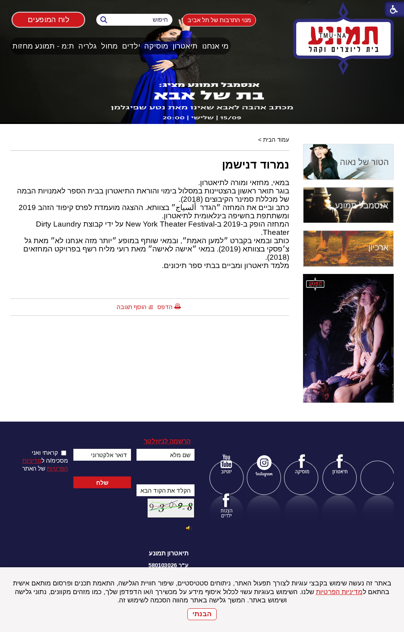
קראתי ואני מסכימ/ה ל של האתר (45, 460)
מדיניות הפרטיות (339, 592)
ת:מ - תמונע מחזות (43, 46)
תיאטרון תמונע (169, 553)
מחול (109, 46)
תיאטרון (185, 46)
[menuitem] (215, 46)
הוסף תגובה (131, 307)
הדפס (164, 307)
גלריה (88, 46)
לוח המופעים (48, 19)
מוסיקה (156, 46)
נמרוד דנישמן (255, 164)
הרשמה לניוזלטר (167, 441)
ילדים (131, 46)
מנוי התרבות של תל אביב (219, 20)
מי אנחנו (215, 46)
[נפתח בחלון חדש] (226, 465)
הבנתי (202, 614)
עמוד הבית (276, 140)
